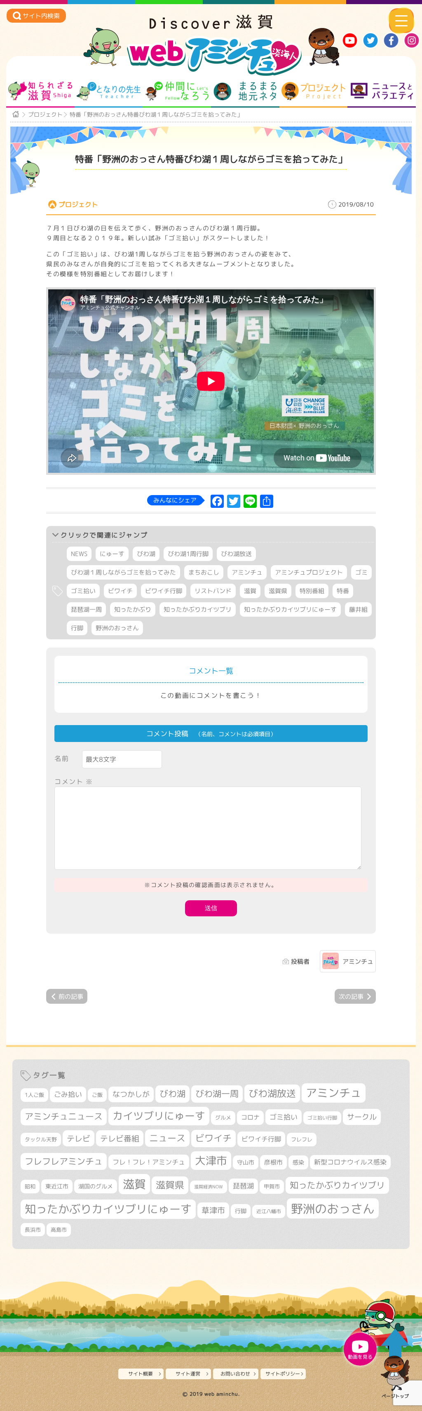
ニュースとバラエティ (382, 91)
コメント (73, 781)
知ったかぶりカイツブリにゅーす (290, 609)
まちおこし (203, 572)
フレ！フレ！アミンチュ (149, 1162)
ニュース (167, 1138)
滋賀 (250, 591)
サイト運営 (188, 1373)
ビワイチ (120, 591)
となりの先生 (109, 91)
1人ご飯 (34, 1095)
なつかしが (131, 1094)
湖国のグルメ (95, 1186)
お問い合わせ (235, 1373)
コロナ (250, 1117)
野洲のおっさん (117, 628)
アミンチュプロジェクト (309, 572)
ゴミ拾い (83, 591)
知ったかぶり (132, 609)
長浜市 (33, 1229)
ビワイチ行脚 (163, 591)
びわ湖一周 (217, 1093)
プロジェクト (313, 91)
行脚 (77, 628)
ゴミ (361, 572)
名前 (61, 758)
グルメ (223, 1117)
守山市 (245, 1162)
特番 (343, 591)
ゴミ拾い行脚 (322, 1117)
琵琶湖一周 (86, 609)
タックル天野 (41, 1139)
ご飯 (97, 1095)
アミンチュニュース (64, 1116)
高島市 (59, 1229)
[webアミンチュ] (211, 26)
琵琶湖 (243, 1185)
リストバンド (213, 591)
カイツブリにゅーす (159, 1115)
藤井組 (358, 609)
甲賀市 (272, 1186)
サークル (362, 1116)
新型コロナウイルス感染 (350, 1162)
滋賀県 (278, 591)
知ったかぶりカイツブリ (198, 609)
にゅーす (112, 553)
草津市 (213, 1210)
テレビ (78, 1138)
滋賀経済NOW (208, 1187)
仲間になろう (177, 91)
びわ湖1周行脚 (188, 553)
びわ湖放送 (236, 553)
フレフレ (301, 1139)
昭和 (30, 1186)
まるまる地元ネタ (245, 91)
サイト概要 (140, 1373)
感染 (298, 1162)
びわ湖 (146, 553)
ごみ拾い (68, 1094)
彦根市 (273, 1162)
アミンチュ (247, 572)
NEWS (79, 553)
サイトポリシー (282, 1373)
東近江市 (56, 1186)
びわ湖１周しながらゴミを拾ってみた (123, 572)
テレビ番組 (119, 1138)
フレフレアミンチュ (64, 1161)
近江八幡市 (268, 1211)
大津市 (211, 1160)
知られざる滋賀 (40, 91)
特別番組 (312, 591)
